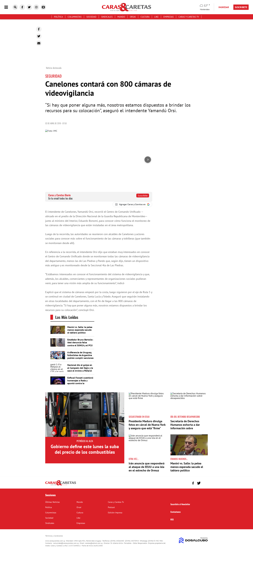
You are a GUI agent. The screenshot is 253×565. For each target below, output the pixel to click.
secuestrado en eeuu (139, 416)
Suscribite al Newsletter (180, 504)
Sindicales (107, 17)
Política (58, 17)
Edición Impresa (115, 512)
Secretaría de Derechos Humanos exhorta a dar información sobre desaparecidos (185, 426)
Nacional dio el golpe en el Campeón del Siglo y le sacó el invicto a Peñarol (80, 367)
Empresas (168, 17)
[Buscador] (15, 7)
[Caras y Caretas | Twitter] (29, 7)
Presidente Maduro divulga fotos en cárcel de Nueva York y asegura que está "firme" (147, 424)
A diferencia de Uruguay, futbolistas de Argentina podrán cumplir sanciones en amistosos (80, 356)
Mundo (121, 17)
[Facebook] (39, 29)
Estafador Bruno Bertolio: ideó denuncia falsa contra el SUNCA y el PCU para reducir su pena (80, 344)
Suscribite (143, 195)
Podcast (111, 507)
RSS (172, 519)
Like (156, 17)
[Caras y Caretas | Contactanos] (204, 483)
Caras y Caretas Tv (188, 17)
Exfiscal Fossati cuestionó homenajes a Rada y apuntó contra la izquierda (80, 382)
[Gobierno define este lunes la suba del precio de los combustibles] (84, 414)
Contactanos (175, 511)
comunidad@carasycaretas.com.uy (66, 543)
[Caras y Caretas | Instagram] (36, 7)
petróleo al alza (85, 441)
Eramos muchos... (179, 459)
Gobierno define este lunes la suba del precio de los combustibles (85, 449)
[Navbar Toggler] (8, 7)
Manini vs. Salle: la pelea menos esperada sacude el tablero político (79, 330)
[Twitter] (39, 36)
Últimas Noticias (52, 502)
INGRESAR (223, 7)
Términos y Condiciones (54, 536)
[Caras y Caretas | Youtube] (43, 7)
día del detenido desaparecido (185, 416)
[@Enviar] (39, 43)
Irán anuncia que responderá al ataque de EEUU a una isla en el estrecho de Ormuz (146, 466)
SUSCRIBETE (241, 7)
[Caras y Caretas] (60, 485)
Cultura (145, 17)
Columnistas (75, 17)
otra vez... (134, 459)
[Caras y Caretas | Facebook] (22, 7)
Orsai (133, 17)
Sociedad (91, 17)
